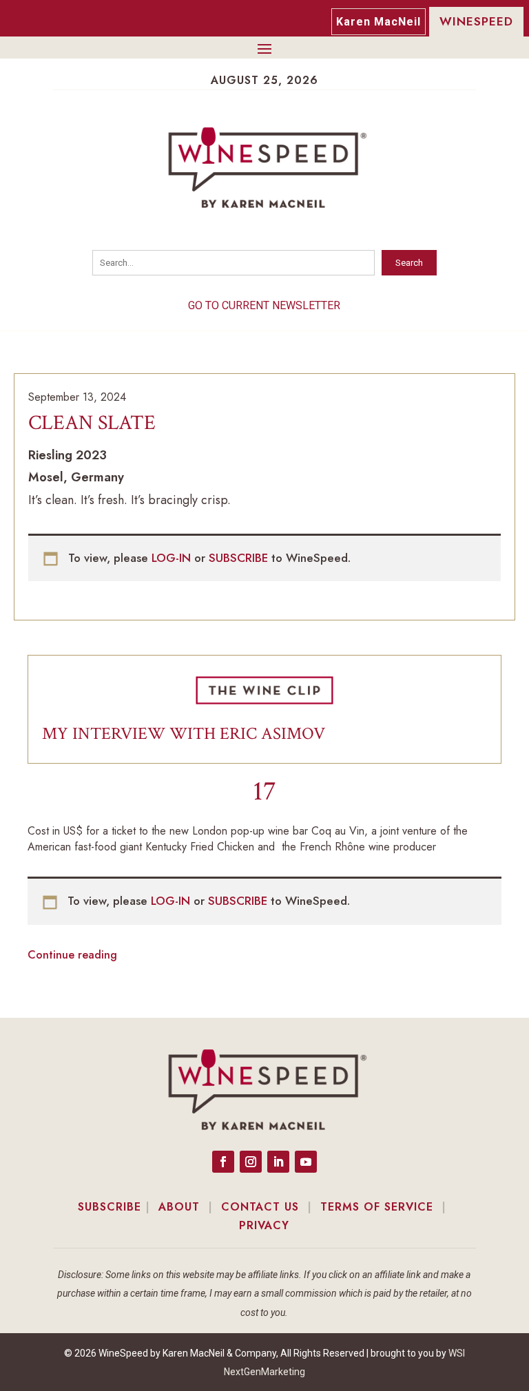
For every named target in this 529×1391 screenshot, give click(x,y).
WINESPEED (476, 21)
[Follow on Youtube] (306, 1162)
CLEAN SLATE (92, 423)
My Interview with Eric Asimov (183, 733)
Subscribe (109, 1207)
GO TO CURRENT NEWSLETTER (264, 305)
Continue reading (72, 955)
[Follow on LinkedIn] (278, 1162)
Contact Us (260, 1207)
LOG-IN (173, 558)
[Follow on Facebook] (223, 1162)
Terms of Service (376, 1207)
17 (264, 791)
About (179, 1207)
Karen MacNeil (378, 21)
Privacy (264, 1225)
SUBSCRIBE (240, 558)
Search (409, 263)
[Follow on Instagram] (251, 1162)
